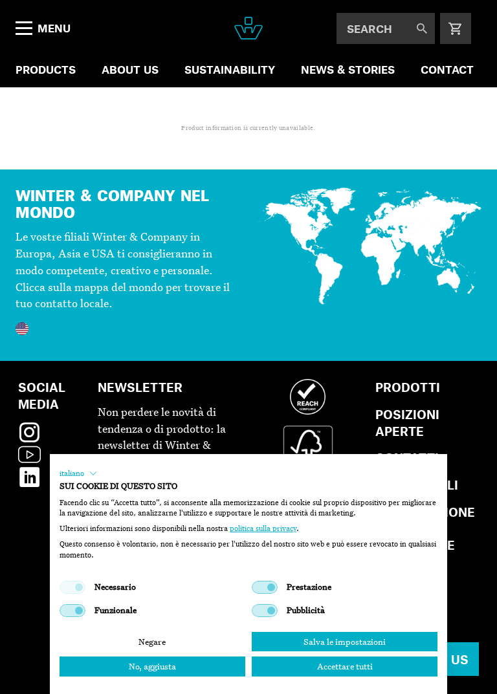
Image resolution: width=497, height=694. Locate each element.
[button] (78, 473)
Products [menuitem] (46, 69)
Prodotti (407, 387)
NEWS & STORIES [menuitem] (348, 69)
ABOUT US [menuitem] (130, 69)
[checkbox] (72, 587)
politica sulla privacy (263, 528)
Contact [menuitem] (447, 69)
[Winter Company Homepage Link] (248, 28)
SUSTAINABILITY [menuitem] (229, 69)
